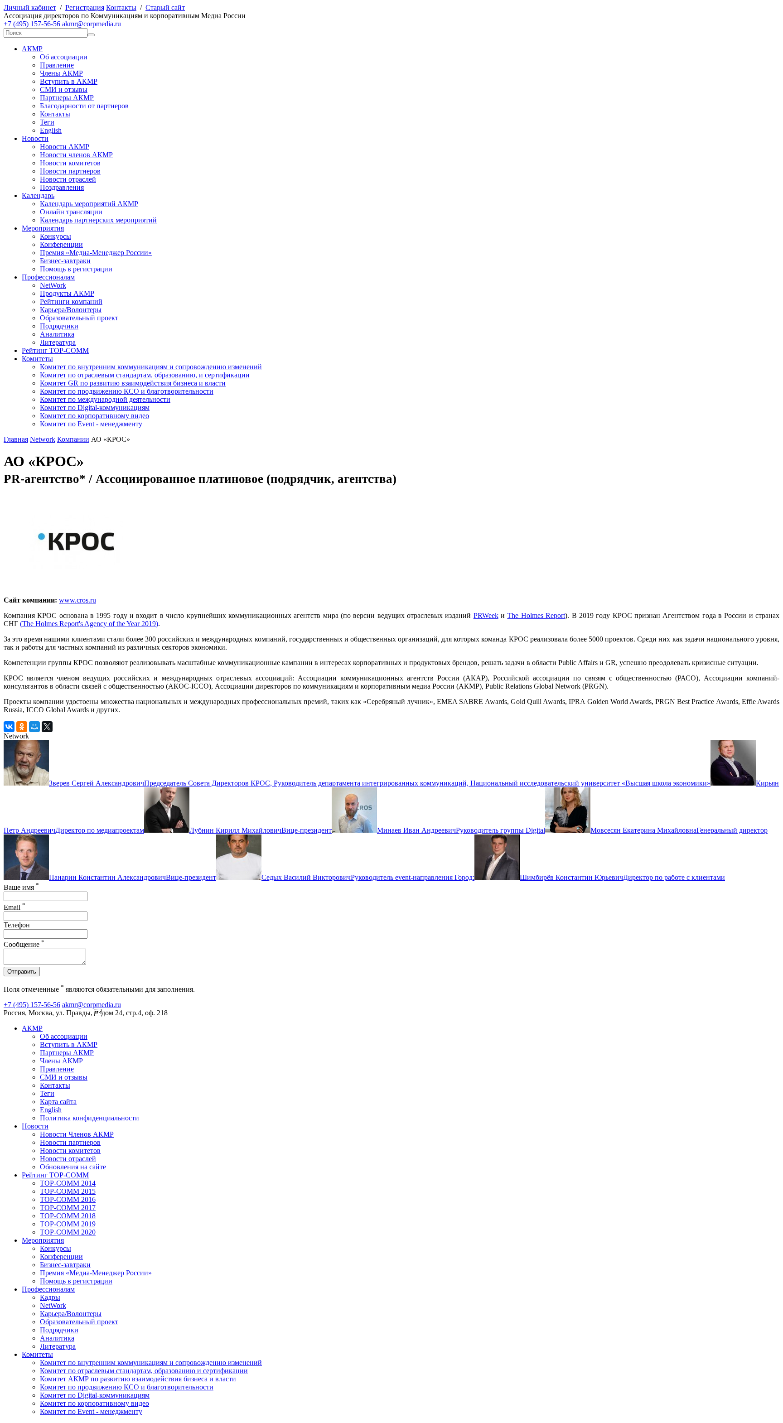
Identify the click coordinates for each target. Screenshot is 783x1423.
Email (14, 907)
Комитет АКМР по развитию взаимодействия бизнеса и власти (138, 1379)
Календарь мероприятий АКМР (89, 203)
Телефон (17, 925)
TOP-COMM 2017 (68, 1207)
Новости (35, 138)
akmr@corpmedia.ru (91, 24)
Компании (73, 439)
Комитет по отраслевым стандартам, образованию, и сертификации (145, 375)
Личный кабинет (30, 7)
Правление (57, 65)
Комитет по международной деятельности (105, 399)
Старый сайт (165, 7)
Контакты (121, 7)
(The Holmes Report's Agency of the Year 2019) (89, 623)
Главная (16, 439)
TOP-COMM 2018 (68, 1216)
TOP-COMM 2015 (68, 1191)
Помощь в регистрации (76, 269)
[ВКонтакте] (9, 726)
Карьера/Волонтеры (71, 310)
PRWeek (486, 615)
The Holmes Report (536, 615)
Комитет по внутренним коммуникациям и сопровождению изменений (151, 367)
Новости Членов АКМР (77, 1134)
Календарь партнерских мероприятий (98, 220)
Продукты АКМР (67, 293)
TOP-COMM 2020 (68, 1232)
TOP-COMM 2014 (68, 1183)
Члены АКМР (61, 73)
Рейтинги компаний (71, 301)
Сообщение (24, 944)
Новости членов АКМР (76, 155)
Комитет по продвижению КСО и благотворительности (126, 391)
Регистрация (84, 7)
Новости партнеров (70, 171)
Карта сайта (58, 1101)
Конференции (61, 244)
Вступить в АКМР (68, 81)
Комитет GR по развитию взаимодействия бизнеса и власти (133, 383)
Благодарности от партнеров (84, 106)
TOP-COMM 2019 (68, 1224)
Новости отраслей (68, 179)
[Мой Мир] (34, 726)
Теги (47, 122)
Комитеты (37, 358)
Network (42, 439)
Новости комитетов (70, 163)
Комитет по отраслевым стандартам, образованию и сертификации (144, 1371)
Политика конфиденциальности (89, 1118)
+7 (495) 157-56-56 (32, 24)
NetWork (53, 285)
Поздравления (62, 187)
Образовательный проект (79, 318)
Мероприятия (43, 228)
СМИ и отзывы (63, 89)
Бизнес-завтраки (65, 261)
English (51, 130)
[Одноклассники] (21, 726)
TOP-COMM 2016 (68, 1199)
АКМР (32, 49)
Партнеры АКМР (67, 97)
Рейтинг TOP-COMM (55, 350)
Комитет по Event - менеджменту (91, 424)
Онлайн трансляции (71, 212)
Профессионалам (48, 277)
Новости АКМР (64, 146)
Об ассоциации (63, 57)
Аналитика (57, 334)
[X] (47, 726)
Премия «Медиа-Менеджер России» (96, 252)
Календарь (38, 195)
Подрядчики (59, 326)
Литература (58, 342)
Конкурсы (55, 236)
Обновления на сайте (73, 1167)
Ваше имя (21, 887)
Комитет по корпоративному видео (94, 416)
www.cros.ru (77, 600)
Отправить (21, 971)
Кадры (50, 1297)
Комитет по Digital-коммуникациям (95, 407)
